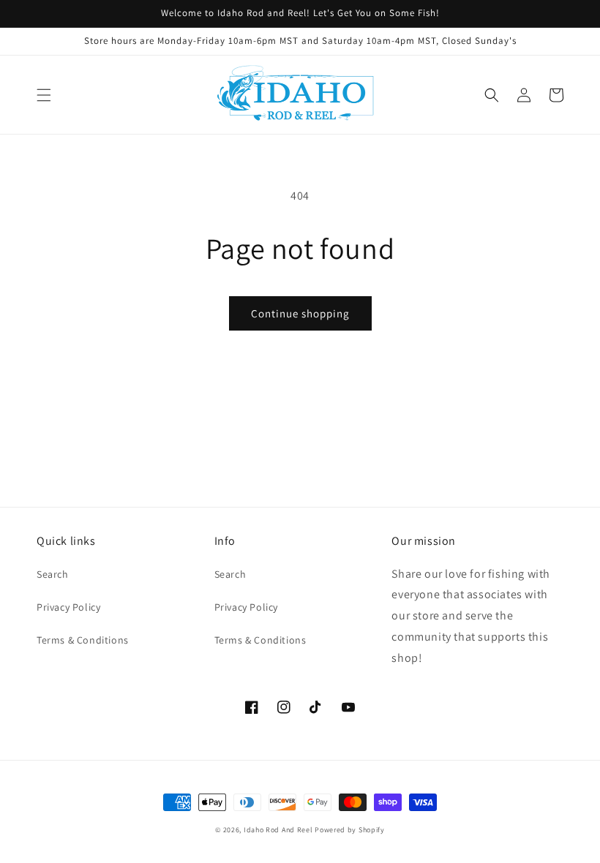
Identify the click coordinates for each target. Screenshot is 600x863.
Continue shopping (300, 313)
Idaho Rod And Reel (278, 829)
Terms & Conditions (83, 640)
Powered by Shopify (350, 829)
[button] (44, 95)
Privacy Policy (68, 607)
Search (53, 574)
